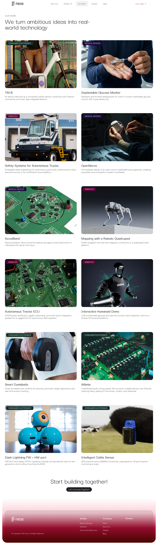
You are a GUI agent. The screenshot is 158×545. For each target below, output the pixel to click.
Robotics (83, 527)
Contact (129, 518)
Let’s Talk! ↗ (140, 4)
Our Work (82, 4)
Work (105, 523)
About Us (54, 4)
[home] (17, 4)
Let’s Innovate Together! (79, 489)
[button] (68, 4)
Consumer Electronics (88, 530)
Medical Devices (86, 523)
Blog (105, 4)
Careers (94, 4)
